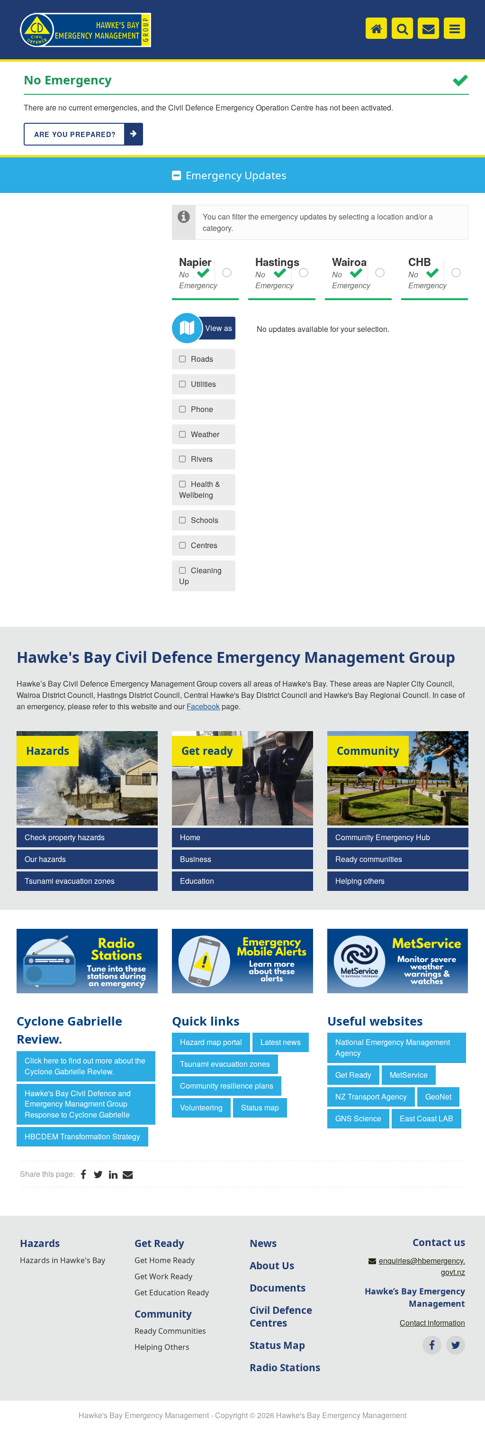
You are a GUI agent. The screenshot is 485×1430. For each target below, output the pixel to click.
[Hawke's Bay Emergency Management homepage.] (85, 30)
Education (197, 880)
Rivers (202, 458)
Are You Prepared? (75, 134)
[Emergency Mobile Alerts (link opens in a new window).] (242, 961)
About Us (272, 1265)
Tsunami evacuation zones (70, 880)
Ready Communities (170, 1331)
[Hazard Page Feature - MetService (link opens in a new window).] (397, 961)
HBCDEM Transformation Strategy (82, 1136)
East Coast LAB (426, 1118)
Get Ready (353, 1074)
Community (163, 1313)
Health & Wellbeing (199, 489)
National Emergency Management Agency (392, 1047)
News (263, 1243)
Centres (204, 545)
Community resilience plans (226, 1085)
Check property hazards (65, 837)
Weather (205, 434)
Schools (204, 519)
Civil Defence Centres (281, 1316)
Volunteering (201, 1107)
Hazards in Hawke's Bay (62, 1260)
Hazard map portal (211, 1041)
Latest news (280, 1041)
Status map (260, 1107)
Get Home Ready (165, 1260)
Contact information (432, 1322)
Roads (202, 358)
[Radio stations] (87, 961)
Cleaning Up (200, 576)
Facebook (203, 706)
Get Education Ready (172, 1292)
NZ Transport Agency (371, 1096)
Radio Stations (285, 1367)
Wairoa (351, 272)
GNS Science (358, 1118)
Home (190, 837)
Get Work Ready (163, 1276)
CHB (427, 272)
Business (195, 858)
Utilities (203, 383)
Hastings (277, 272)
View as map (218, 330)
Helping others (360, 880)
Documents (277, 1287)
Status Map (277, 1345)
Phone (202, 408)
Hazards (40, 1243)
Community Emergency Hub (382, 837)
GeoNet (438, 1096)
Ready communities (368, 858)
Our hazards (45, 858)
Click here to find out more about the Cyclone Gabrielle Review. (85, 1066)
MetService (409, 1074)
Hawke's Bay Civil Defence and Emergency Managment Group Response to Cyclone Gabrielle (78, 1104)
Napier (198, 272)
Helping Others (162, 1347)
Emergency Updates (236, 175)
